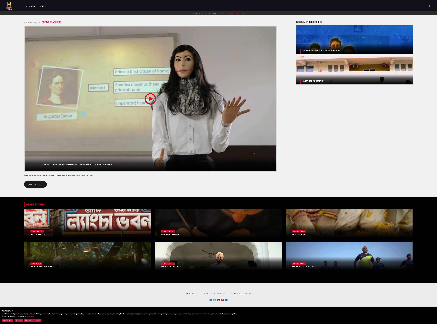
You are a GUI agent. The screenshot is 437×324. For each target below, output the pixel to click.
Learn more (30, 316)
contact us (221, 293)
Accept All (7, 320)
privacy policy (191, 293)
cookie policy (207, 293)
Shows (43, 6)
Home (195, 13)
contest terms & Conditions (241, 293)
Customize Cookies (32, 320)
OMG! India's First (217, 13)
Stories (29, 6)
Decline (19, 320)
